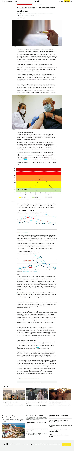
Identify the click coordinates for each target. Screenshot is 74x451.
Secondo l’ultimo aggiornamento (24, 293)
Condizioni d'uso (41, 444)
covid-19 (28, 378)
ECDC (25, 159)
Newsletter (6, 1)
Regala (62, 1)
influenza (33, 378)
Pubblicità (18, 444)
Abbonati (67, 1)
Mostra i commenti (37, 382)
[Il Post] (37, 1)
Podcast (11, 1)
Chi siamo (12, 444)
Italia (34, 4)
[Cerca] (13, 1)
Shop (59, 1)
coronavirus (23, 378)
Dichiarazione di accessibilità (53, 444)
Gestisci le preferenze (31, 444)
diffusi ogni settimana (24, 49)
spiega (37, 347)
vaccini (37, 378)
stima (33, 79)
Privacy (23, 444)
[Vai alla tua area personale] (71, 1)
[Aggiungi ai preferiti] (23, 18)
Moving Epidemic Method (43, 157)
